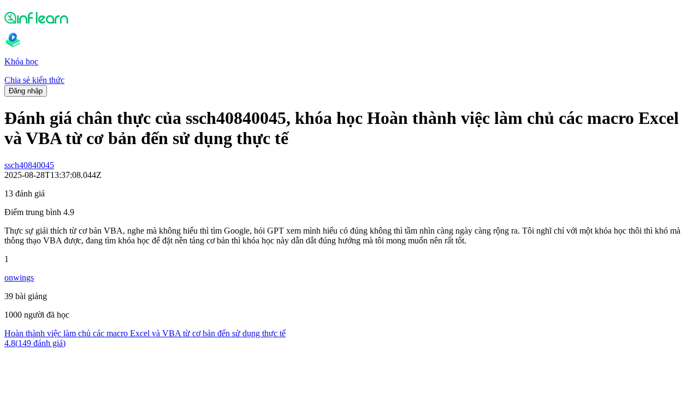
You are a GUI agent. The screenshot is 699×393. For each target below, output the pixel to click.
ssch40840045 (29, 165)
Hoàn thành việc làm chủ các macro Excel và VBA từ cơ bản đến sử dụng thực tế (145, 333)
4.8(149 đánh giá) (35, 343)
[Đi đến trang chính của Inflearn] (349, 17)
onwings (19, 277)
